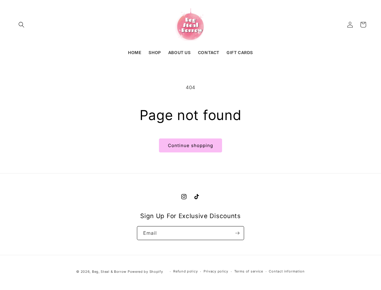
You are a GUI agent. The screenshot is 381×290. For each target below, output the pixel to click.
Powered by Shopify (145, 271)
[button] (21, 24)
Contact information (287, 271)
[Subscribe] (237, 233)
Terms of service (248, 271)
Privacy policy (216, 271)
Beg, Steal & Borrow (109, 271)
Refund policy (185, 271)
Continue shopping (190, 145)
